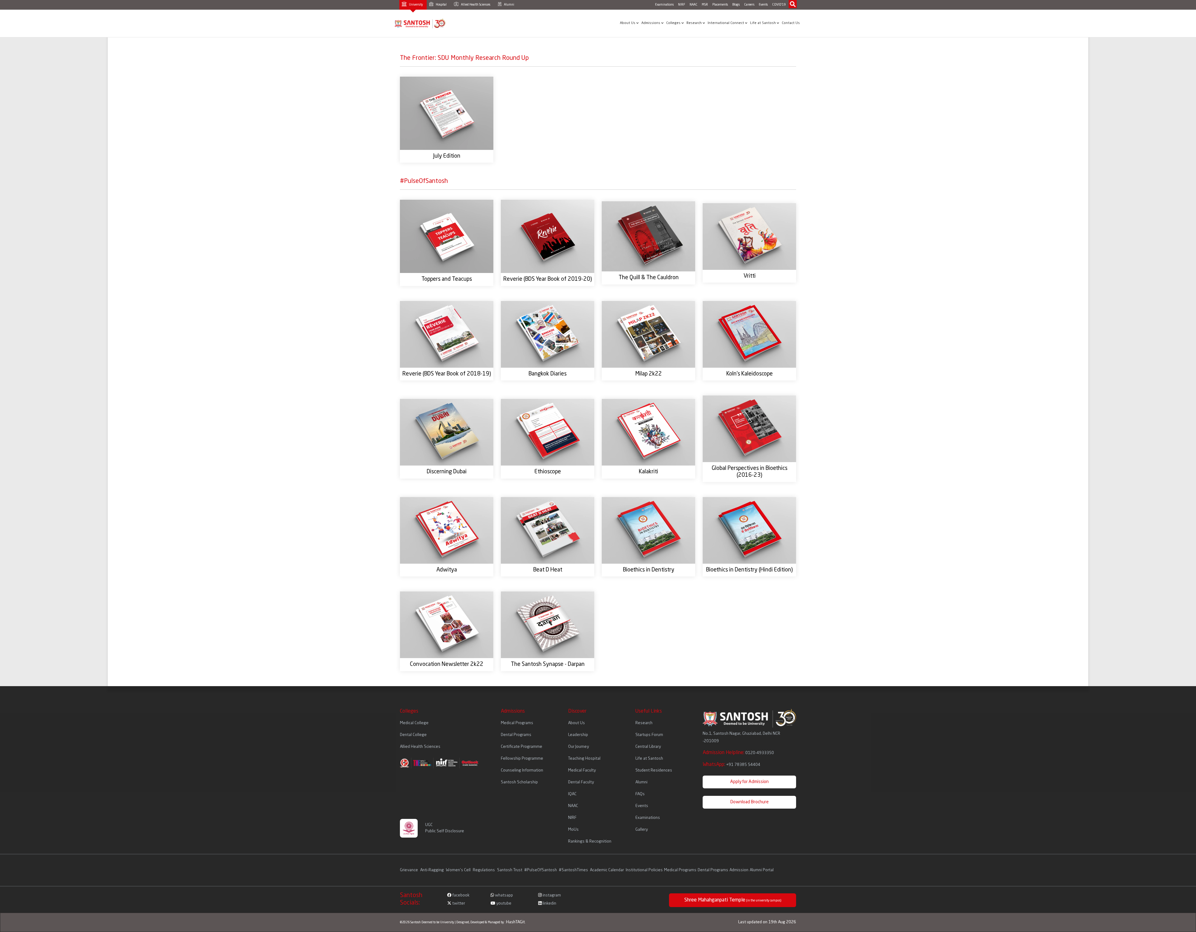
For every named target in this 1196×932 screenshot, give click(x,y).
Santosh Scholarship (519, 782)
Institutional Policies (644, 870)
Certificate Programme (521, 747)
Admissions (651, 23)
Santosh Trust (509, 870)
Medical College (414, 723)
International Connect (726, 23)
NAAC (693, 4)
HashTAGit (515, 922)
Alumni (508, 4)
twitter (458, 903)
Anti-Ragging (432, 870)
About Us (628, 23)
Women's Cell (459, 870)
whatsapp (503, 895)
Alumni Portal (762, 870)
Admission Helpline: (738, 752)
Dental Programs (516, 735)
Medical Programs (517, 723)
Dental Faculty (581, 782)
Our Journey (578, 747)
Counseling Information (522, 770)
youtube (503, 903)
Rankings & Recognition (589, 841)
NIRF (681, 4)
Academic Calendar (607, 870)
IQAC (572, 794)
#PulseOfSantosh (540, 870)
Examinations (664, 4)
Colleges (673, 23)
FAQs (640, 794)
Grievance (409, 870)
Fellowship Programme (522, 759)
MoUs (573, 830)
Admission (738, 870)
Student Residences (653, 770)
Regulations (484, 870)
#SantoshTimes (573, 870)
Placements (720, 4)
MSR (705, 4)
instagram (551, 895)
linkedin (549, 903)
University (415, 4)
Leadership (578, 735)
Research (694, 23)
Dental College (413, 735)
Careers (749, 4)
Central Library (648, 747)
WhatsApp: (731, 764)
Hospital (441, 4)
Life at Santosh (763, 23)
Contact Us (791, 23)
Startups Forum (649, 735)
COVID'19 (779, 4)
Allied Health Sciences (475, 4)
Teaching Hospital (584, 759)
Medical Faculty (582, 770)
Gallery (641, 830)
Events (763, 4)
